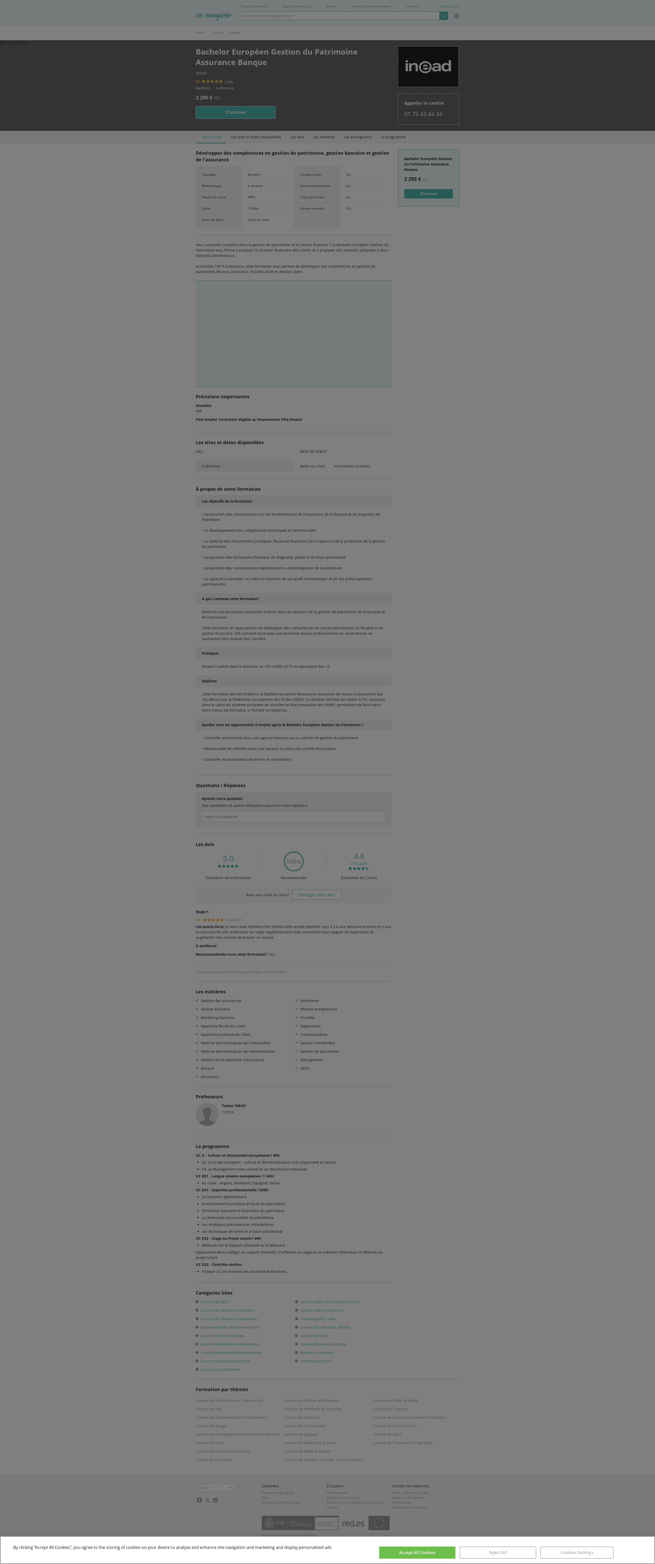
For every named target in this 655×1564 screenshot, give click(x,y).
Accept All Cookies (417, 1552)
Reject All (498, 1552)
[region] (327, 1550)
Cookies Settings (577, 1552)
